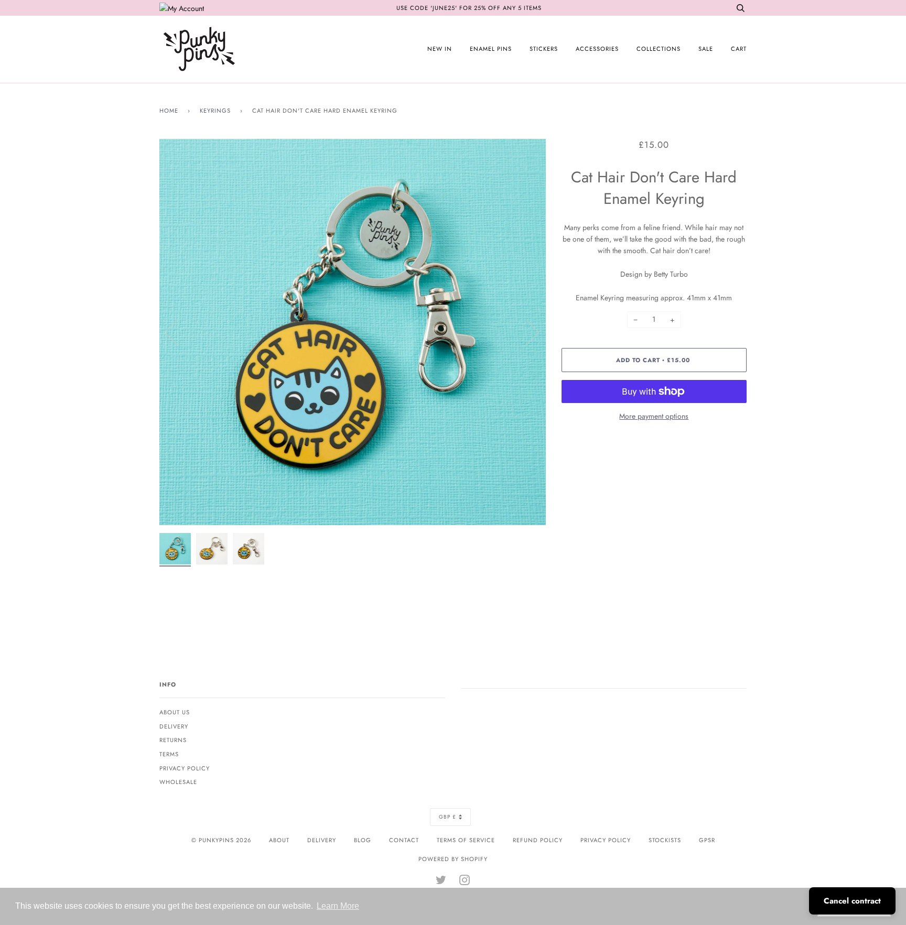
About (279, 840)
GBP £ (447, 817)
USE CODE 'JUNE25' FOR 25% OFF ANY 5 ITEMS (469, 8)
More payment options (653, 416)
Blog (362, 840)
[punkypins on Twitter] (441, 882)
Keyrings (215, 110)
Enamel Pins (491, 49)
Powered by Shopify (453, 859)
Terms (169, 754)
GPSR (707, 840)
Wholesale (178, 782)
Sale (705, 49)
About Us (174, 712)
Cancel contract (852, 901)
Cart (739, 49)
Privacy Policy (184, 768)
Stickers (544, 49)
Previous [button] (177, 332)
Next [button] (527, 332)
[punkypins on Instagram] (464, 882)
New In (439, 49)
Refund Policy (538, 840)
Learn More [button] (338, 905)
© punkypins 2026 (221, 840)
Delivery (173, 726)
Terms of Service (466, 840)
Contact (404, 840)
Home (168, 110)
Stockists (665, 840)
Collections (659, 49)
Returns (173, 740)
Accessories (597, 49)
